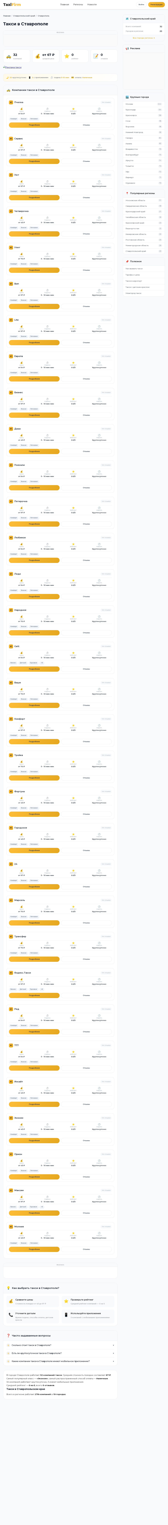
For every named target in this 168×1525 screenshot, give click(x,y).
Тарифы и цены (133, 275)
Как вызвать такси (134, 269)
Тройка (18, 755)
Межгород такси (133, 293)
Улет (17, 247)
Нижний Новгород (134, 132)
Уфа (127, 172)
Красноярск (131, 115)
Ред (16, 1009)
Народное (20, 610)
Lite (16, 320)
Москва (129, 104)
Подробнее (34, 125)
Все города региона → (144, 38)
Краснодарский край (135, 211)
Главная (64, 4)
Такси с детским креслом (137, 287)
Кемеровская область (136, 234)
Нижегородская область (137, 245)
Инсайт (18, 1081)
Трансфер (20, 936)
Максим (19, 1190)
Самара (129, 138)
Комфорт (19, 719)
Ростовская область (135, 240)
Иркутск (129, 160)
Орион (18, 1154)
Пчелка (18, 102)
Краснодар (131, 110)
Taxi (12, 4)
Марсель (19, 900)
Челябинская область (136, 217)
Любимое (20, 537)
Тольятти (130, 166)
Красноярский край (135, 223)
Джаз (17, 428)
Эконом (18, 1118)
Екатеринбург (132, 155)
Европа (18, 356)
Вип (16, 283)
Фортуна (19, 791)
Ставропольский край (136, 251)
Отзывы (86, 125)
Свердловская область (136, 206)
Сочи (128, 121)
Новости (92, 4)
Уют (16, 175)
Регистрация (156, 5)
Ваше (17, 682)
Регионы (78, 4)
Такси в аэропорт (134, 281)
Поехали (19, 465)
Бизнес (18, 392)
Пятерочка (20, 501)
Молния (19, 1226)
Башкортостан (132, 228)
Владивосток (132, 149)
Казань (129, 144)
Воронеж (130, 127)
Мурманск (130, 183)
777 (16, 1045)
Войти (141, 5)
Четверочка (21, 211)
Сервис (18, 138)
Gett (16, 646)
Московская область (135, 200)
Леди (17, 574)
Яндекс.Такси (22, 972)
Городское (20, 827)
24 (15, 864)
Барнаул (129, 177)
